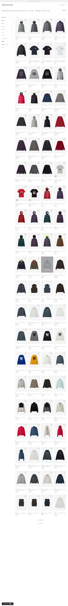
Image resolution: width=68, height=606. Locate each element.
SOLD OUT (47, 264)
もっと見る (40, 523)
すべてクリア (11, 17)
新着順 (64, 10)
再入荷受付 (47, 269)
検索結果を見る (7, 603)
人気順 (59, 13)
